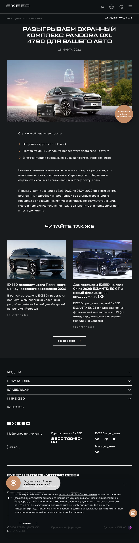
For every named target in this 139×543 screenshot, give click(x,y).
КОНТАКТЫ (15, 407)
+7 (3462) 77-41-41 (118, 18)
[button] (124, 485)
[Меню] (130, 7)
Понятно (25, 523)
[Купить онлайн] (102, 7)
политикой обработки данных (78, 494)
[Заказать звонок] (121, 7)
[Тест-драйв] (111, 7)
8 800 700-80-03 (66, 440)
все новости (66, 341)
